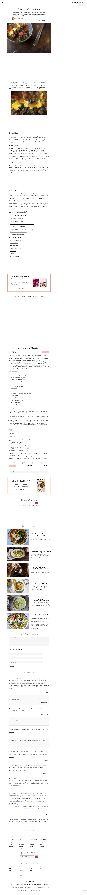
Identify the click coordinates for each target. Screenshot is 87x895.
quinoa (31, 868)
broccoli (41, 872)
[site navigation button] (2, 2)
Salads (41, 840)
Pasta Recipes (11, 842)
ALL (41, 875)
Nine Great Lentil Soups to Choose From (41, 534)
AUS (23, 489)
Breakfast (10, 847)
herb (30, 866)
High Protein (21, 844)
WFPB (20, 839)
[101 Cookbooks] (78, 2)
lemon (10, 868)
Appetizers (32, 847)
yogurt (31, 870)
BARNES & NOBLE (17, 486)
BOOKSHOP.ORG (25, 486)
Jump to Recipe (42, 20)
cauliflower (21, 873)
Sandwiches (32, 840)
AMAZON (16, 484)
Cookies (31, 846)
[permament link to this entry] (48, 465)
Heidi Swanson (20, 18)
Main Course (32, 842)
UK (25, 489)
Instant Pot (42, 842)
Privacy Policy (37, 884)
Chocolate (42, 846)
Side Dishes (21, 840)
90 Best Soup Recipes (39, 296)
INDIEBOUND (25, 484)
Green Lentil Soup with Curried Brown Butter (41, 568)
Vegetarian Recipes (33, 839)
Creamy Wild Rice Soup (41, 600)
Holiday (10, 844)
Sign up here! (21, 288)
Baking (20, 847)
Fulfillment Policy (45, 884)
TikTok (29, 505)
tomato (10, 870)
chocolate (42, 873)
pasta (41, 868)
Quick (20, 842)
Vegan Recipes (43, 839)
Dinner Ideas (11, 846)
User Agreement (30, 884)
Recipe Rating (20, 649)
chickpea (31, 873)
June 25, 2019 (44, 465)
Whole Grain (11, 839)
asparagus (21, 872)
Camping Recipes (43, 847)
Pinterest (37, 505)
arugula (10, 872)
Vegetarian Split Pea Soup (41, 584)
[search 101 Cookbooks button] (5, 2)
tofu (30, 875)
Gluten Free (32, 844)
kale (31, 296)
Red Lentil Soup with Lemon (41, 552)
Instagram (25, 505)
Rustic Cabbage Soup (40, 614)
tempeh (20, 875)
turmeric (21, 870)
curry (10, 875)
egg (20, 866)
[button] (9, 351)
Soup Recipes (11, 840)
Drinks (41, 844)
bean (10, 873)
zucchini (41, 870)
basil (30, 872)
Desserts (21, 846)
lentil (23, 296)
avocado (10, 866)
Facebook (33, 505)
